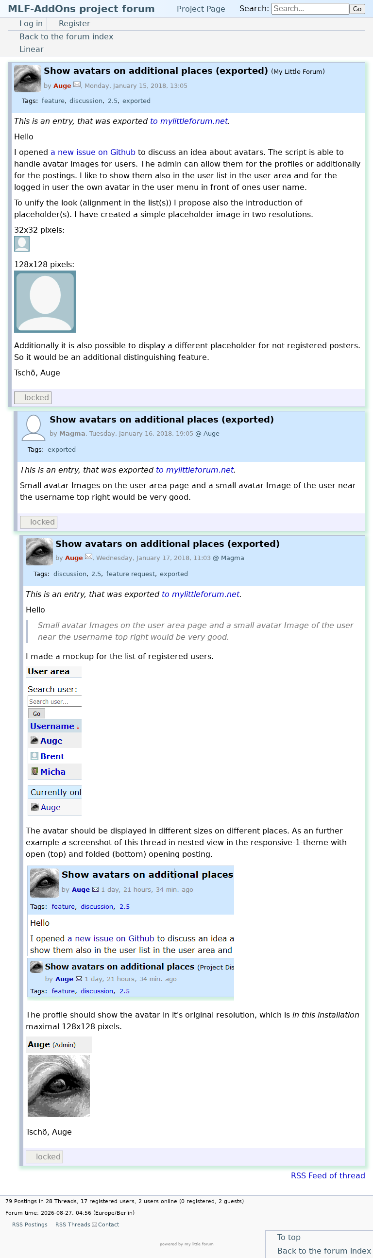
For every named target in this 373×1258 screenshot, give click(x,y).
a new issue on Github (93, 152)
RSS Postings (29, 1225)
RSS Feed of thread (328, 1175)
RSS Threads (72, 1225)
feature (53, 100)
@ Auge (207, 433)
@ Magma (228, 557)
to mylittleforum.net (189, 121)
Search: (254, 8)
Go (357, 9)
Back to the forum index (324, 1251)
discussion (85, 100)
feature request (130, 574)
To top (289, 1237)
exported (136, 100)
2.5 (113, 100)
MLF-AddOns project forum (81, 9)
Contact (108, 1225)
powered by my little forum (187, 1244)
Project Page (201, 8)
